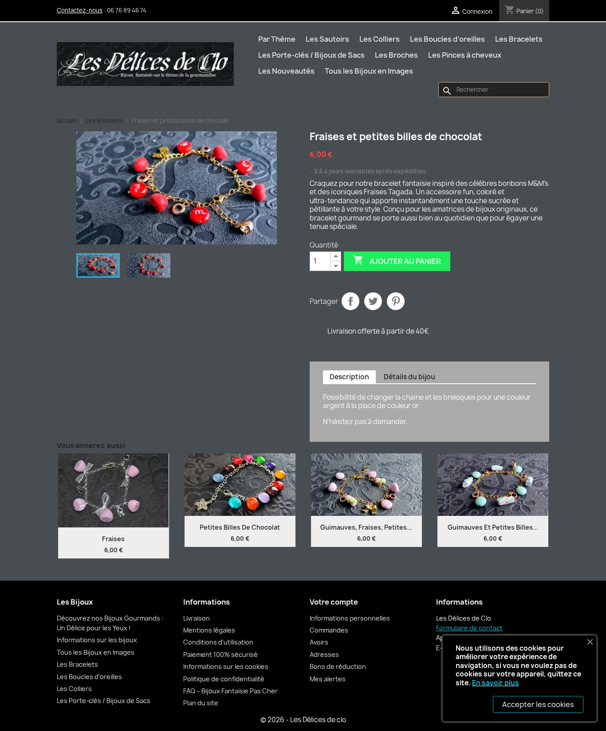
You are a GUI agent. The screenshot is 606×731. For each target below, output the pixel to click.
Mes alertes (328, 679)
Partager (350, 301)
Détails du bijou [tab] (409, 376)
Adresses (324, 654)
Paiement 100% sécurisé (220, 654)
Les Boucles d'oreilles (447, 39)
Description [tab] (349, 376)
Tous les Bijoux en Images (369, 71)
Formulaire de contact (469, 628)
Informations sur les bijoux (97, 640)
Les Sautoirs (327, 39)
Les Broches (396, 55)
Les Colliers (379, 39)
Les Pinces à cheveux (464, 55)
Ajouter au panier (397, 260)
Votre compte (334, 602)
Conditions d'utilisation (218, 642)
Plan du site (200, 703)
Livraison (196, 618)
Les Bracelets (519, 39)
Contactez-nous (79, 10)
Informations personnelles (350, 618)
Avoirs (319, 642)
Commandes (329, 630)
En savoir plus (495, 683)
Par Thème (276, 39)
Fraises (113, 538)
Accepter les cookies (538, 704)
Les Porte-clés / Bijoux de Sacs (311, 55)
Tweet (373, 301)
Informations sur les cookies (225, 666)
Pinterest (396, 301)
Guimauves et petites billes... (493, 527)
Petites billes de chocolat (240, 527)
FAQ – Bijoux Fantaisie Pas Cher (230, 691)
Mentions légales (209, 630)
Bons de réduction (338, 666)
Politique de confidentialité (223, 679)
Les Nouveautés (286, 71)
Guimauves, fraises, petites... (366, 527)
